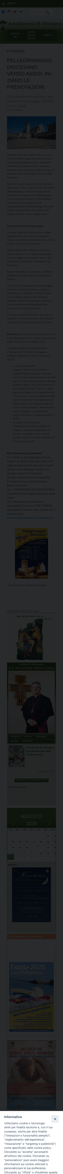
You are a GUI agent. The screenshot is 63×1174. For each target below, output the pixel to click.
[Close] (55, 1119)
